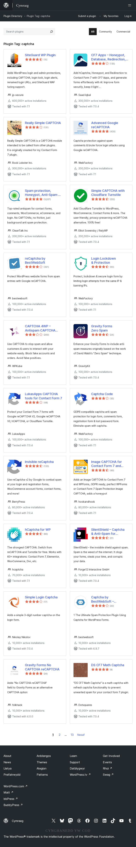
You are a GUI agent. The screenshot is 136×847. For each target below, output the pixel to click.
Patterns (42, 774)
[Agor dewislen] (130, 5)
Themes (42, 762)
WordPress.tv (80, 774)
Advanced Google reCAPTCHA (104, 125)
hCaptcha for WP (38, 529)
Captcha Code (102, 394)
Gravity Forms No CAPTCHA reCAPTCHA (42, 667)
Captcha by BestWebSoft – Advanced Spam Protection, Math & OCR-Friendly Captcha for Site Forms (110, 599)
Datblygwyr (77, 768)
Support (75, 762)
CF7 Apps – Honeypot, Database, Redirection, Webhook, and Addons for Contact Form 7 (108, 57)
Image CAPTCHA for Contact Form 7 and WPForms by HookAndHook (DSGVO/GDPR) (106, 464)
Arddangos (44, 756)
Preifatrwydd (12, 774)
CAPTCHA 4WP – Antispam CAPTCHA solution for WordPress (42, 328)
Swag (108, 774)
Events (107, 762)
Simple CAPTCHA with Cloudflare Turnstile (108, 193)
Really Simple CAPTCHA (43, 123)
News (7, 762)
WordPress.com (16, 786)
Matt (8, 792)
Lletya (8, 768)
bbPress (11, 799)
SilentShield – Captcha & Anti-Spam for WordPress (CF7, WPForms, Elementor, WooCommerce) (107, 532)
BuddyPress (13, 805)
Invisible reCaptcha (39, 462)
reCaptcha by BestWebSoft (35, 260)
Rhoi (107, 768)
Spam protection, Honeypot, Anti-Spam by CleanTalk (43, 193)
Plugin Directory (13, 15)
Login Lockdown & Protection (103, 260)
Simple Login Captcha (41, 597)
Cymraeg (17, 821)
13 (72, 734)
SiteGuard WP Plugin (40, 55)
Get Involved (111, 756)
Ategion (41, 768)
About (7, 756)
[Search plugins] (51, 31)
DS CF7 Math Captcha (107, 665)
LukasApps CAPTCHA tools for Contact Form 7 (43, 396)
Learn (73, 756)
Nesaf (80, 734)
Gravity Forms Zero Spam (101, 328)
